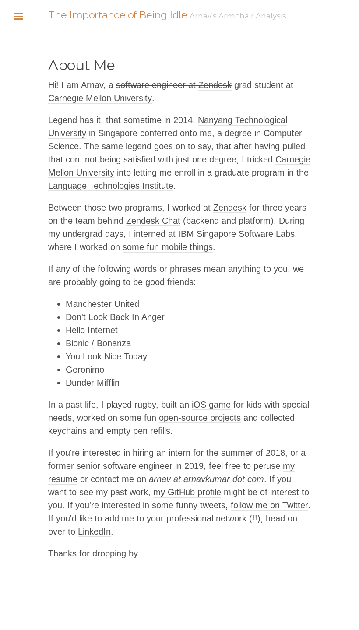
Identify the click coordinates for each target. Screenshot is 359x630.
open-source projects (200, 417)
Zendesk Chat (153, 220)
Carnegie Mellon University (100, 98)
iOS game (211, 404)
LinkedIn (94, 531)
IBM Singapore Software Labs (236, 234)
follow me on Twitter (269, 505)
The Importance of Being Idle (117, 15)
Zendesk (215, 85)
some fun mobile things (168, 247)
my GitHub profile (187, 492)
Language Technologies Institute (110, 185)
